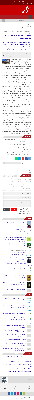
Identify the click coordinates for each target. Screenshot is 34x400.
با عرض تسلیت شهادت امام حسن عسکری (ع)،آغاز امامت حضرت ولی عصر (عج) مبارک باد (14, 284)
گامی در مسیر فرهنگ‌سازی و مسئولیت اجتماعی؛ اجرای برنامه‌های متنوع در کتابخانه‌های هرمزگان (15, 253)
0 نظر (23, 26)
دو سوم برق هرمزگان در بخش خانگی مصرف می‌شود (19, 154)
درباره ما (23, 3)
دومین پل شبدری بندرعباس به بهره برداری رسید (20, 144)
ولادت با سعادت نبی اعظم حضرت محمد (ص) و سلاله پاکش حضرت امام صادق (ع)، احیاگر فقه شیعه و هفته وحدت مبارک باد (15, 239)
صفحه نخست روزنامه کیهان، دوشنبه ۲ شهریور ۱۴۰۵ (15, 299)
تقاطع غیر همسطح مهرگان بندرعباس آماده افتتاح (15, 289)
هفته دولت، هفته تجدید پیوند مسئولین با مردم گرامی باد (15, 245)
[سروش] (4, 16)
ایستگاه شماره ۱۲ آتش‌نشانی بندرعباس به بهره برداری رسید (17, 152)
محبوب (16, 354)
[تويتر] (9, 16)
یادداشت (13, 386)
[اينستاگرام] (12, 16)
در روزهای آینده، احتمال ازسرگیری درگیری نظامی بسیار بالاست (15, 326)
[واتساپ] (16, 158)
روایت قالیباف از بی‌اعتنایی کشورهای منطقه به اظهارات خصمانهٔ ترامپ (15, 335)
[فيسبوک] (14, 16)
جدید (28, 354)
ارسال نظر (14, 210)
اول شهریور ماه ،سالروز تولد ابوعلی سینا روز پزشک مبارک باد (14, 276)
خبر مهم (21, 389)
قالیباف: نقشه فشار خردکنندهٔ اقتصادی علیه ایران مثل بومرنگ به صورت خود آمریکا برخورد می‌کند (15, 319)
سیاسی (29, 294)
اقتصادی (28, 27)
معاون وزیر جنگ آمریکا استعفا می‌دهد (17, 339)
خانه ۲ (14, 389)
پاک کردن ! (6, 210)
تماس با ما (29, 3)
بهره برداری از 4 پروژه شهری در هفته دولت (16, 268)
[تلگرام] (29, 158)
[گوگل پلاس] (23, 158)
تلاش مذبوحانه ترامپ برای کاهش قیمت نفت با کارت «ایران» (15, 344)
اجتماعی (29, 219)
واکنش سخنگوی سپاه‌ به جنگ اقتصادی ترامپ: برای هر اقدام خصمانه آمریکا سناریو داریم (14, 306)
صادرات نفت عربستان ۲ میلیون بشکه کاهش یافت (14, 313)
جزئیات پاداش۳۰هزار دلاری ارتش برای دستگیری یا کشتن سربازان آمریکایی (14, 349)
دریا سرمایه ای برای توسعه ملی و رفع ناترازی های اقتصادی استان (18, 36)
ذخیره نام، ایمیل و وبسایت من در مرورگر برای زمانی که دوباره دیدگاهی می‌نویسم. (21, 211)
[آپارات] (7, 16)
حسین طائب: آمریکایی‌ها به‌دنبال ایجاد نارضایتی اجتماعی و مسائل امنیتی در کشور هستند (15, 331)
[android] (24, 393)
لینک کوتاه (23, 163)
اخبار (29, 25)
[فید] (2, 16)
